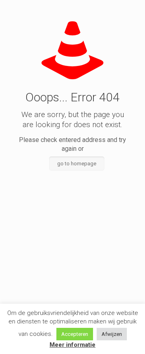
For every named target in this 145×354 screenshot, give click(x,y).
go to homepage (76, 164)
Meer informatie (72, 344)
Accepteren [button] (74, 334)
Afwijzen (112, 334)
